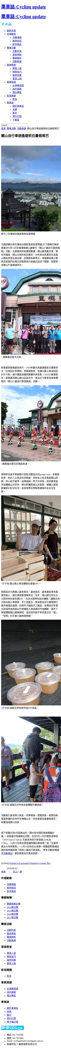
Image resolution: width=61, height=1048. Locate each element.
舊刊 (9, 1015)
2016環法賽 (12, 914)
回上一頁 (17, 871)
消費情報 (11, 884)
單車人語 (11, 953)
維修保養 (11, 960)
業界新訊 (11, 888)
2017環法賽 (12, 917)
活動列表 (11, 930)
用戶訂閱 (11, 1018)
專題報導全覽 (13, 904)
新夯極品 (11, 891)
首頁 (3, 128)
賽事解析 (11, 937)
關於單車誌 (12, 1008)
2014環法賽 (12, 907)
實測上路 (11, 963)
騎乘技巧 (11, 956)
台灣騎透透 (12, 989)
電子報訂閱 (12, 1022)
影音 (9, 976)
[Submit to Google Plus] (39, 863)
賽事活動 (11, 128)
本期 (9, 1011)
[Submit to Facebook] (18, 863)
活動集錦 (21, 128)
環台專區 (11, 995)
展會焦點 (11, 933)
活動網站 (7, 853)
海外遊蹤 (11, 992)
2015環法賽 (12, 911)
